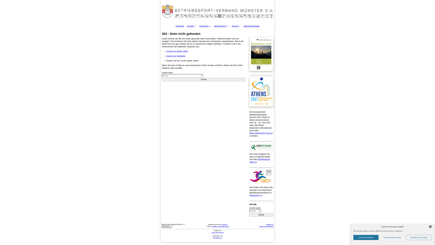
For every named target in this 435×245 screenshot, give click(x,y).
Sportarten (204, 26)
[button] (430, 226)
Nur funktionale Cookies (392, 237)
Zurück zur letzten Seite (177, 51)
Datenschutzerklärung (266, 226)
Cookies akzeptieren (366, 237)
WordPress (216, 238)
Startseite (179, 26)
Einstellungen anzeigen (418, 237)
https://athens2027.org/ (259, 133)
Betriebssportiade (252, 26)
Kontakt (190, 26)
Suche (204, 79)
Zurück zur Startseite (175, 56)
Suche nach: (167, 73)
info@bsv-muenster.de (219, 226)
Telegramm (254, 195)
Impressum (269, 224)
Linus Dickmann (216, 232)
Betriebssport (220, 26)
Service (235, 26)
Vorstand (224, 224)
